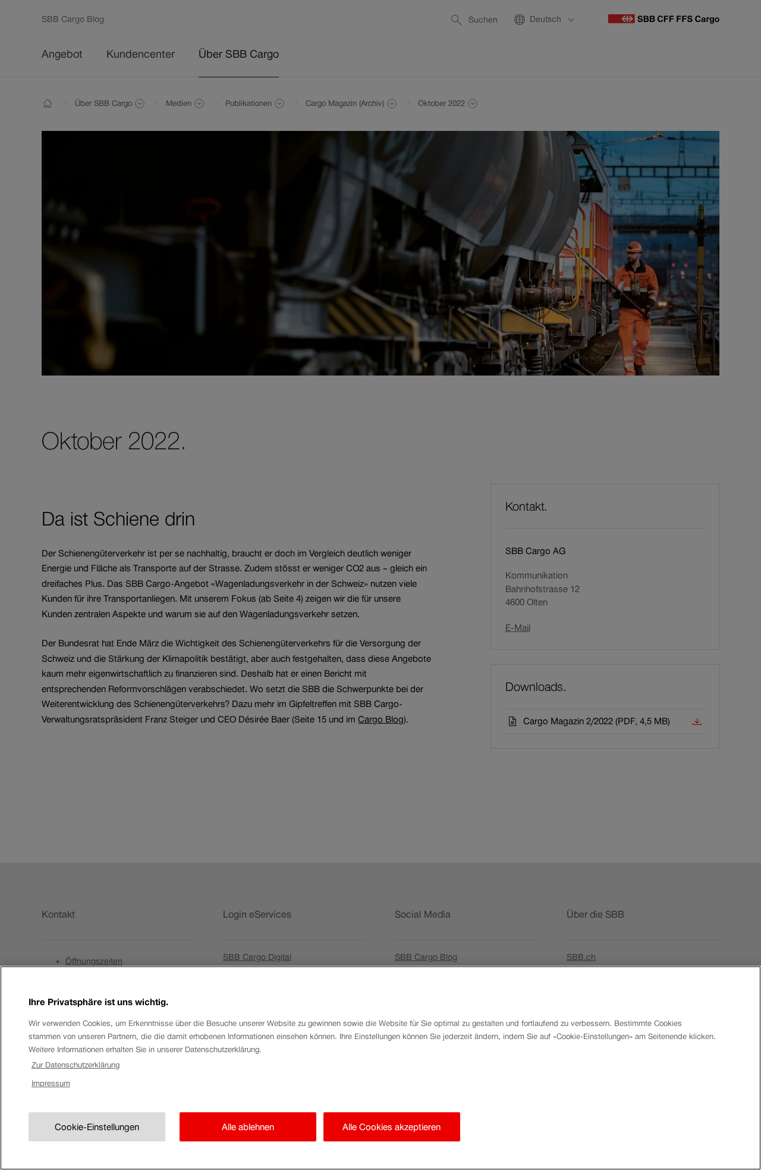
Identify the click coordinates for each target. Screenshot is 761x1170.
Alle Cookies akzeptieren (391, 1127)
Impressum (51, 1083)
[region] (380, 1068)
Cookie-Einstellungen (97, 1127)
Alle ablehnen (248, 1127)
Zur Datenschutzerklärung (76, 1064)
